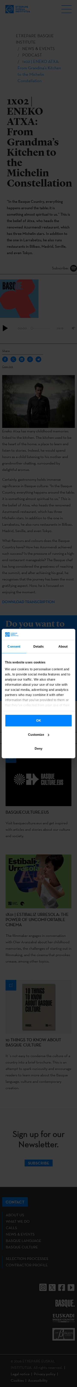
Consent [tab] (13, 646)
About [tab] (63, 646)
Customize (36, 734)
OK (38, 720)
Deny (38, 748)
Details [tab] (38, 646)
